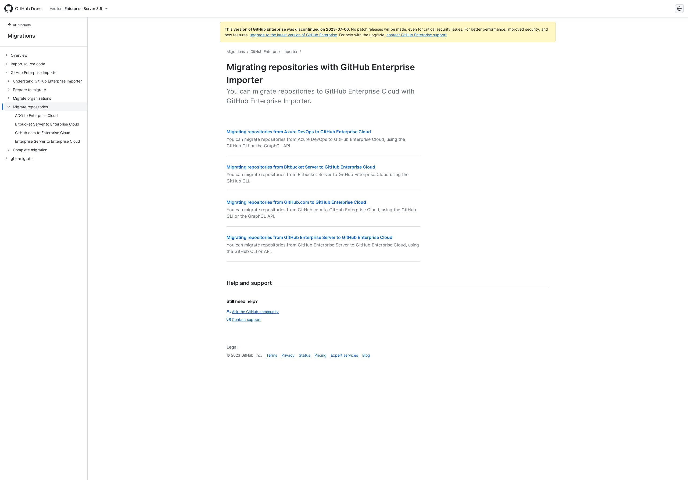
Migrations (21, 36)
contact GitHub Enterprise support (416, 35)
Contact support (246, 319)
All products (22, 25)
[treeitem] (45, 55)
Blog (366, 355)
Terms (271, 355)
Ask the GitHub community (255, 311)
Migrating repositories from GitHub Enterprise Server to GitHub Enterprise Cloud (309, 237)
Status (304, 355)
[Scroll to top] (676, 468)
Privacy (288, 355)
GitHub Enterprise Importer (274, 51)
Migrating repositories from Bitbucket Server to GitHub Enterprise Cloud (301, 167)
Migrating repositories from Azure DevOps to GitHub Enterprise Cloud (299, 131)
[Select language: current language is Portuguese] (679, 8)
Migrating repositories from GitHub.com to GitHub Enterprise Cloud (296, 202)
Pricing (320, 355)
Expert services (344, 355)
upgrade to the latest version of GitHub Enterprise (293, 35)
